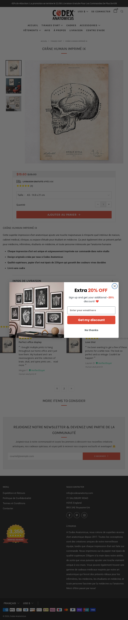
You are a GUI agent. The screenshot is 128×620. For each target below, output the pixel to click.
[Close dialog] (114, 286)
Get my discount (91, 320)
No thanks (91, 330)
